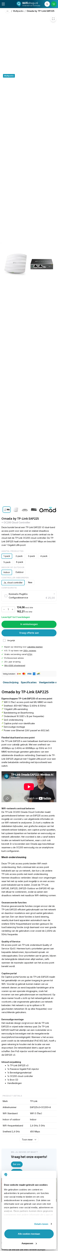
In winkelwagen (29, 624)
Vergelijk (11, 640)
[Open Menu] (3, 4)
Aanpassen (27, 1243)
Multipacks (18, 11)
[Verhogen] (12, 609)
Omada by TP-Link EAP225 (40, 11)
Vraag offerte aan (29, 632)
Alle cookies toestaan (29, 1234)
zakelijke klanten (35, 647)
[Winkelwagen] (53, 4)
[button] (28, 595)
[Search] (47, 4)
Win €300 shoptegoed (14, 665)
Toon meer (27, 1139)
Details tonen (41, 1224)
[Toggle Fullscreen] (53, 19)
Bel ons (16, 1164)
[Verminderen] (4, 609)
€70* (29, 654)
